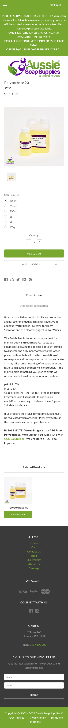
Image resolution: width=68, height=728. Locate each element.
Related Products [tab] (34, 467)
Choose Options (18, 514)
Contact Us (34, 551)
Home (34, 543)
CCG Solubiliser (14, 438)
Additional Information (34, 305)
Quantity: (34, 235)
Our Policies (34, 559)
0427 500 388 (38, 644)
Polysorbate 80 (18, 507)
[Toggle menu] (5, 5)
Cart (34, 547)
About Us (34, 564)
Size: (11, 194)
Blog (34, 555)
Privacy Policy (37, 717)
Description (34, 295)
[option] (18, 497)
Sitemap (34, 568)
